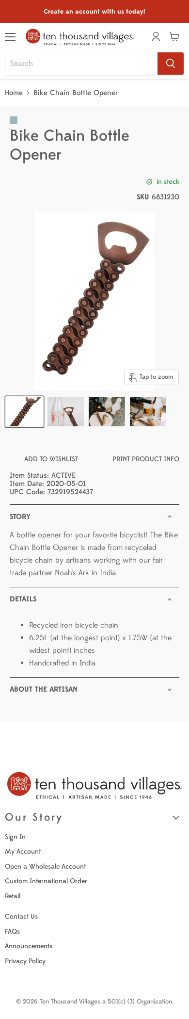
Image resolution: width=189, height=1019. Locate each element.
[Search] (171, 63)
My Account (23, 851)
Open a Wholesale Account (45, 866)
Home (14, 93)
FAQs (12, 931)
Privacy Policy (25, 961)
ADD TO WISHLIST (51, 459)
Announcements (28, 946)
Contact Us (21, 916)
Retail (12, 896)
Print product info (145, 459)
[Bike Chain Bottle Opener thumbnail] (24, 411)
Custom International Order (46, 881)
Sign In (15, 837)
